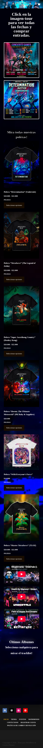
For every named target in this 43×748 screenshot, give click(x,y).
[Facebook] (5, 710)
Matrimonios (33, 719)
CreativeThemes (9, 745)
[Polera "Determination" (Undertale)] (21, 164)
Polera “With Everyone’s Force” (18, 474)
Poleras (7, 200)
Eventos (22, 719)
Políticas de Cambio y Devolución (21, 725)
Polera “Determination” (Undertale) (20, 192)
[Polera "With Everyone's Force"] (21, 452)
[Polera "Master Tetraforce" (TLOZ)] (21, 517)
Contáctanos (12, 722)
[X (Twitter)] (11, 710)
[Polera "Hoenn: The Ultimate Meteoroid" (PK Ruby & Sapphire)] (21, 383)
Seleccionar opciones (14, 205)
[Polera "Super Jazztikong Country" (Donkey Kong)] (21, 309)
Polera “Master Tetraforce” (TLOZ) (20, 545)
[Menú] (4, 4)
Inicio (6, 719)
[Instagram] (18, 710)
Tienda (14, 719)
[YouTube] (25, 710)
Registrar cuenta (28, 722)
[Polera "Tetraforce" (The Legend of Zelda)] (21, 235)
